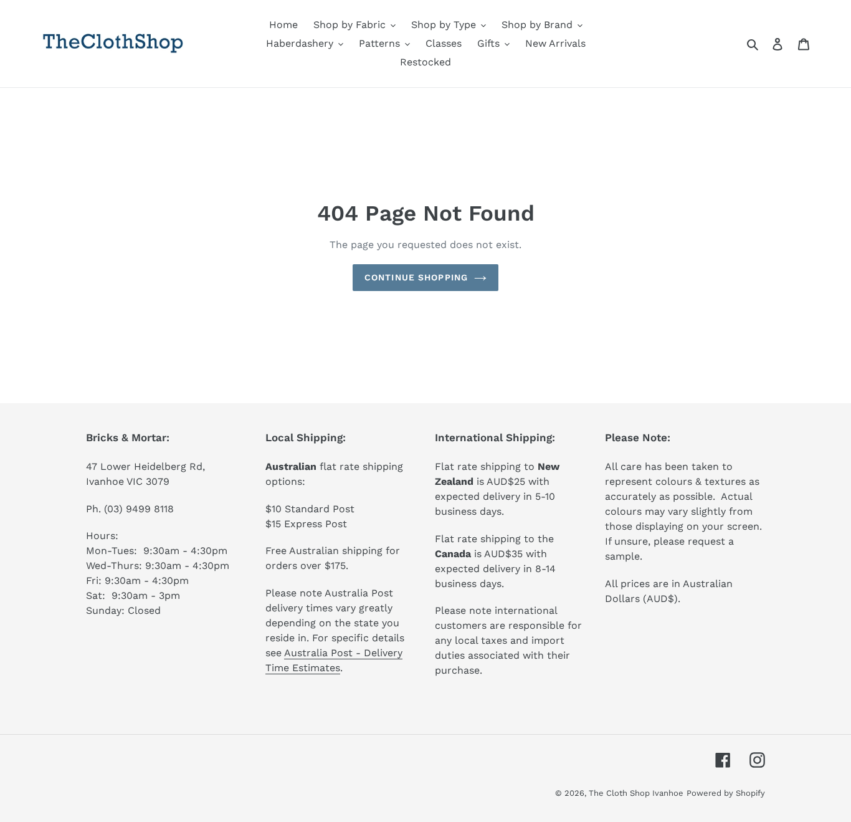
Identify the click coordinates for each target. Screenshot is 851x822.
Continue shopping (416, 277)
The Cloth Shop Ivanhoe (636, 793)
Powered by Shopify (726, 793)
